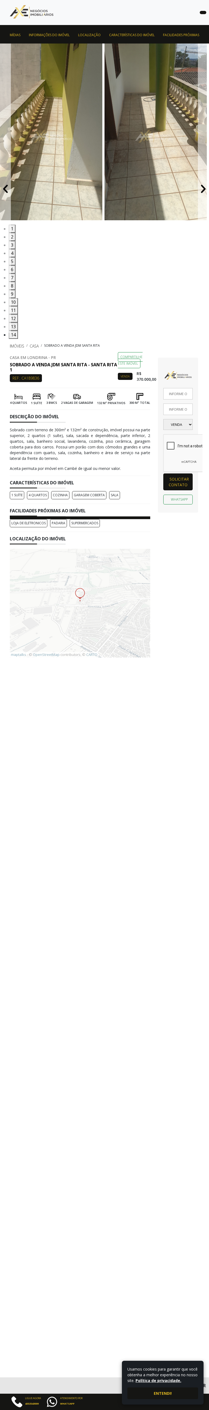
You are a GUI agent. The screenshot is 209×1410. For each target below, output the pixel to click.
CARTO (91, 654)
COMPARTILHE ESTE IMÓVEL (130, 360)
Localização (89, 35)
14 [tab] (13, 335)
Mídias (15, 35)
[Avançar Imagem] (203, 188)
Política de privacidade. (158, 1380)
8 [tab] (12, 286)
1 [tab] (12, 229)
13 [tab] (13, 327)
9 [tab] (12, 294)
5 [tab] (12, 261)
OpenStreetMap (46, 654)
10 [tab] (13, 302)
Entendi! (163, 1393)
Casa (34, 346)
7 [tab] (12, 278)
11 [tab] (13, 310)
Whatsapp (179, 499)
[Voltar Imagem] (5, 188)
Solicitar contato (179, 481)
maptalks (18, 654)
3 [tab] (12, 245)
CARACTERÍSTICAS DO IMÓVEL (132, 35)
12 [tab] (13, 318)
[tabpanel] (52, 134)
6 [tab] (12, 269)
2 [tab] (12, 237)
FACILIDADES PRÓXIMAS (181, 35)
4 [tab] (12, 253)
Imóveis (17, 346)
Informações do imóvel (49, 35)
